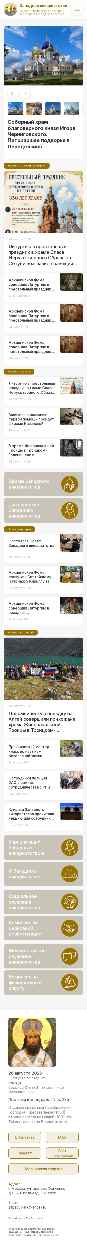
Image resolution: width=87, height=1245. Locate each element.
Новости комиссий (21, 632)
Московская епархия (43, 1169)
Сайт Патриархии (62, 1153)
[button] (12, 93)
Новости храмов (19, 371)
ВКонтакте (25, 1137)
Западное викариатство (43, 5)
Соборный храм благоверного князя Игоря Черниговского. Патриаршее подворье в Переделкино (41, 134)
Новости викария (19, 529)
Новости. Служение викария (26, 165)
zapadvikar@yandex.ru (27, 1207)
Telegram (24, 1153)
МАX (62, 1137)
